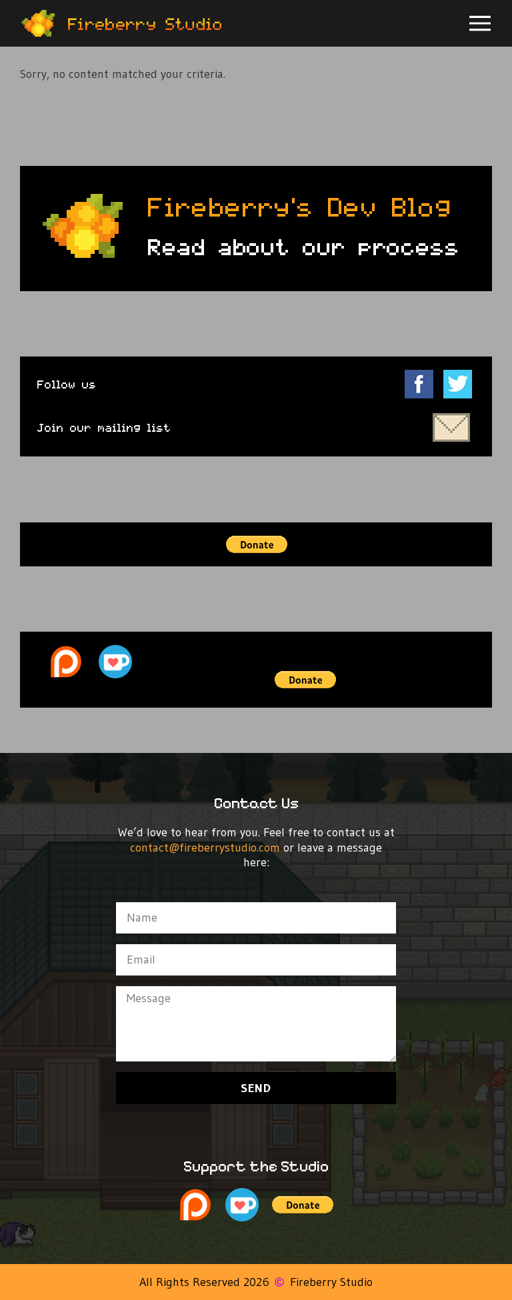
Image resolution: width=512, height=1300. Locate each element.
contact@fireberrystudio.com (206, 847)
